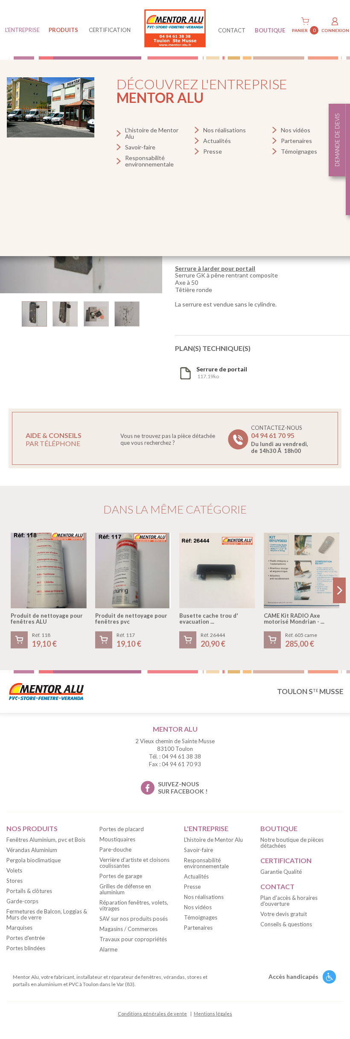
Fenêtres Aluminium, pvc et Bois (45, 839)
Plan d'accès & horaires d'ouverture (289, 900)
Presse (212, 151)
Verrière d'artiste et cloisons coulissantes (134, 862)
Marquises (19, 927)
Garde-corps (22, 901)
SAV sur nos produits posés (133, 918)
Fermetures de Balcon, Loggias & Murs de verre (46, 914)
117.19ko (221, 372)
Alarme (108, 949)
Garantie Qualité (281, 871)
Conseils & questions (286, 924)
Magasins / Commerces (128, 928)
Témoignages (299, 151)
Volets (14, 870)
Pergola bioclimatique (33, 860)
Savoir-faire (140, 147)
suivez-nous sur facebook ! (182, 787)
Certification (110, 29)
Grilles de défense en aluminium (125, 889)
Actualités (217, 140)
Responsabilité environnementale (149, 161)
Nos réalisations (224, 130)
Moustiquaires (117, 839)
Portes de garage (120, 876)
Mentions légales (213, 1013)
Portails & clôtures (29, 890)
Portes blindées (25, 948)
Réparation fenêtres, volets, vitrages (133, 905)
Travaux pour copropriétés (133, 939)
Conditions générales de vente (152, 1013)
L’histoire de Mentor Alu (151, 133)
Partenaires (296, 140)
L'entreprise (22, 29)
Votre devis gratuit (283, 914)
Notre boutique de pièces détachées (292, 842)
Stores (14, 880)
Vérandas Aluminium (31, 849)
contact (231, 30)
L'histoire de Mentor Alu (213, 839)
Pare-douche (115, 849)
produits (63, 29)
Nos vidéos (295, 130)
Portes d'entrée (25, 937)
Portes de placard (121, 829)
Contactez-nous (279, 439)
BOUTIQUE (270, 30)
